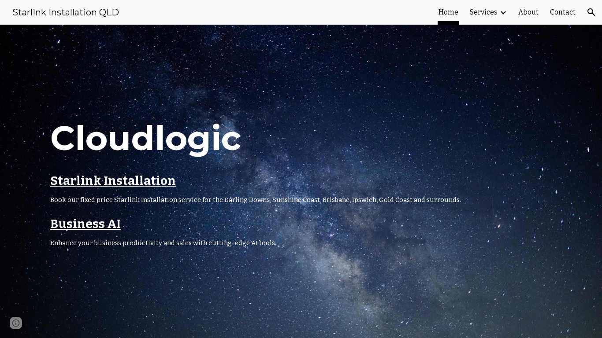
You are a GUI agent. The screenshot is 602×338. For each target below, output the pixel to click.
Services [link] (484, 12)
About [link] (528, 12)
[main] (301, 181)
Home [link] (448, 12)
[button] (591, 12)
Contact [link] (563, 12)
